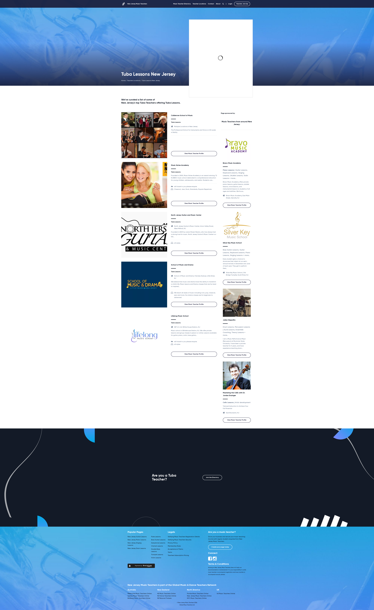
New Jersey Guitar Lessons (137, 537)
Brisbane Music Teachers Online (139, 598)
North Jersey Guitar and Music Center (186, 215)
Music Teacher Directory (182, 4)
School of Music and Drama (182, 265)
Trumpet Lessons (157, 554)
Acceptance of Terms (175, 549)
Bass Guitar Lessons (158, 540)
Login (230, 4)
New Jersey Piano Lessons (137, 540)
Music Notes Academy (180, 165)
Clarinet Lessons (157, 546)
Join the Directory (212, 477)
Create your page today (220, 547)
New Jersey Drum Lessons (137, 548)
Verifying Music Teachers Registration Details (184, 537)
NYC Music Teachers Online (196, 598)
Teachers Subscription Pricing (178, 555)
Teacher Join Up (242, 4)
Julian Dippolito (229, 320)
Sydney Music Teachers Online (138, 596)
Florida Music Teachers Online (197, 593)
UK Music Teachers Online (226, 593)
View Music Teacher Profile (194, 153)
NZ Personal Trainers (164, 598)
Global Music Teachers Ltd (187, 605)
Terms (170, 552)
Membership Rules (174, 546)
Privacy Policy (173, 543)
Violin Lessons (156, 558)
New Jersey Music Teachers (137, 4)
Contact (211, 4)
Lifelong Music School (179, 316)
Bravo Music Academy (232, 163)
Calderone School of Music (182, 115)
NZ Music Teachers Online (166, 593)
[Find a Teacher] (223, 4)
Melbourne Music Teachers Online (140, 593)
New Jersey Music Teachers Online (199, 596)
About (218, 4)
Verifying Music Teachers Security (179, 540)
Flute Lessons (156, 537)
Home (123, 80)
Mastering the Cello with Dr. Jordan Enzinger (234, 394)
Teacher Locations (199, 4)
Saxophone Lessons (158, 543)
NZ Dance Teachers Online (166, 596)
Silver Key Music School (232, 243)
